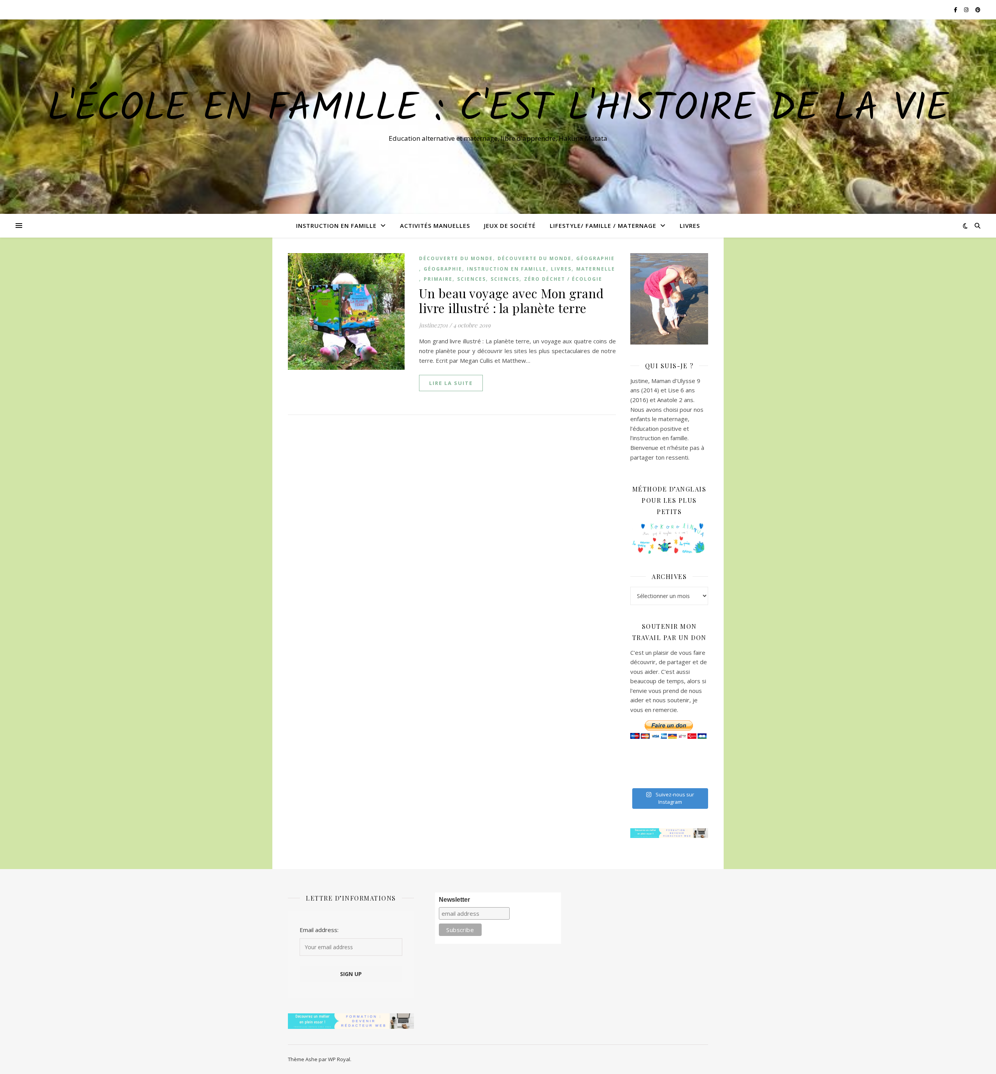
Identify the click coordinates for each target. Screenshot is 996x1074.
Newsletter (454, 899)
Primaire (438, 279)
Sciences (471, 279)
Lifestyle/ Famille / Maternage (603, 225)
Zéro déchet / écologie (563, 279)
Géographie (595, 258)
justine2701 (433, 325)
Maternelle (595, 269)
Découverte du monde (456, 258)
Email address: (319, 930)
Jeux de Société (510, 225)
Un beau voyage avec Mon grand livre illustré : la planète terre (511, 300)
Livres (690, 225)
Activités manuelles (435, 225)
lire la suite (451, 383)
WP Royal (339, 1059)
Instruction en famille (336, 225)
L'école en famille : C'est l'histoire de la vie (498, 109)
